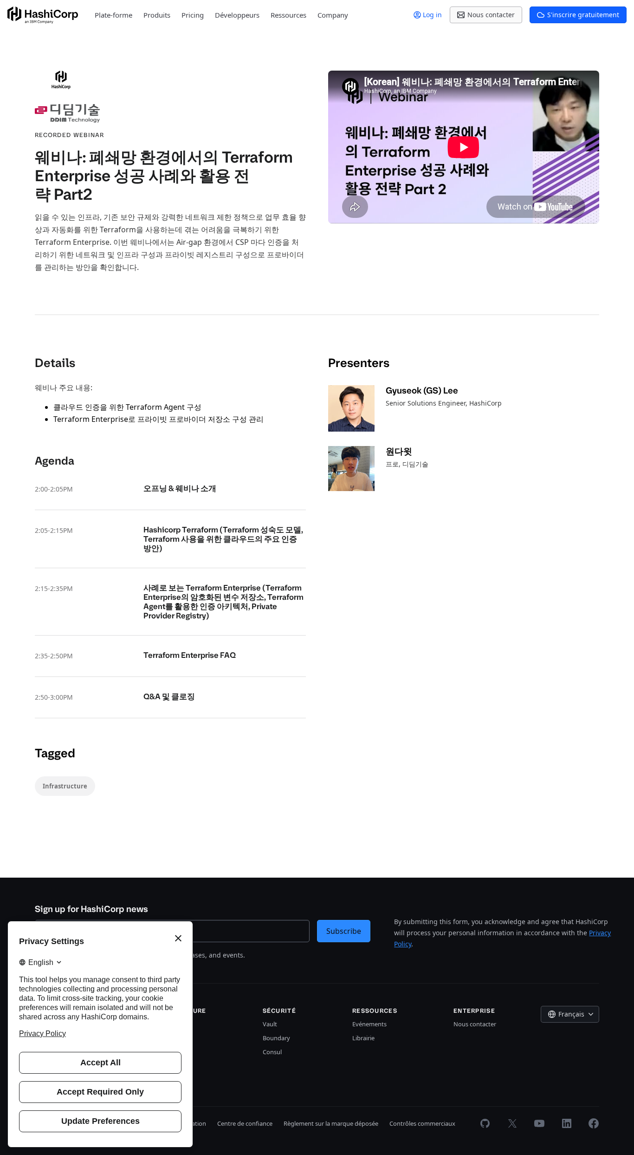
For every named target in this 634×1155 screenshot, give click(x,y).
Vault (270, 1024)
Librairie (363, 1038)
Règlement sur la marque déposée (331, 1123)
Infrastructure (65, 786)
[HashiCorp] (42, 15)
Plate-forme (113, 15)
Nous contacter (474, 1024)
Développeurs (237, 15)
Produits (156, 15)
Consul (272, 1052)
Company (332, 15)
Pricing (192, 15)
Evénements (369, 1024)
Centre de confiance (244, 1123)
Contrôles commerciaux (422, 1123)
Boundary (276, 1038)
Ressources (288, 15)
